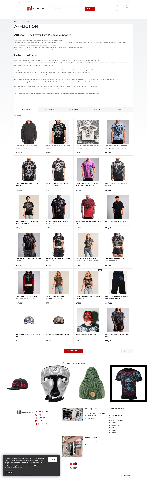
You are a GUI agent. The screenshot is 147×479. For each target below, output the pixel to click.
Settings (9, 472)
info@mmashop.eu (43, 415)
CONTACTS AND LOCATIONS (30, 2)
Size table (113, 422)
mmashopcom (42, 421)
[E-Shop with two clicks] (73, 466)
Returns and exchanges (117, 415)
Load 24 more (72, 351)
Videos (112, 427)
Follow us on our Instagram (75, 363)
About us (113, 432)
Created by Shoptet (128, 475)
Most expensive (73, 109)
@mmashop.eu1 (42, 424)
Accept (52, 460)
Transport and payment (117, 413)
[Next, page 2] (125, 351)
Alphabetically (120, 109)
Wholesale (113, 430)
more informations (16, 468)
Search (90, 9)
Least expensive (49, 109)
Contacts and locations (117, 420)
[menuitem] (20, 16)
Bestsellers (97, 109)
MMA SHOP (41, 418)
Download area (115, 425)
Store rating (17, 2)
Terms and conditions (116, 418)
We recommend (26, 109)
